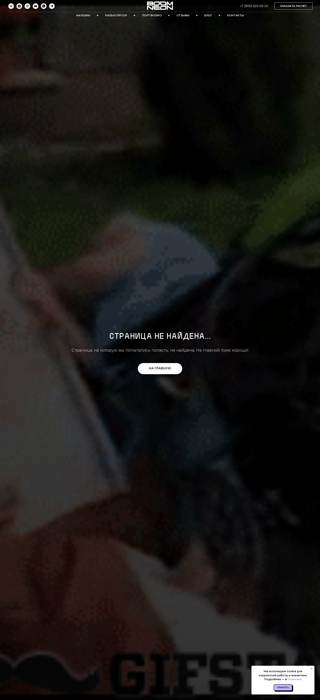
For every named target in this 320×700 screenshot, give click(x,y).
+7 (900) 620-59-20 (254, 6)
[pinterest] (27, 6)
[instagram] (19, 6)
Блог (208, 15)
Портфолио (152, 15)
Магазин (83, 15)
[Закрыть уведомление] (312, 668)
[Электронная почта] (35, 6)
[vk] (11, 6)
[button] (293, 6)
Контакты (235, 15)
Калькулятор (116, 15)
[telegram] (52, 6)
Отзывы (182, 15)
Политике (295, 679)
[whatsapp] (43, 6)
